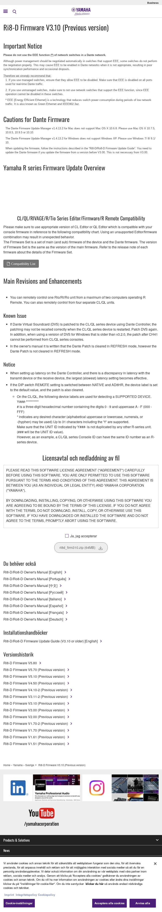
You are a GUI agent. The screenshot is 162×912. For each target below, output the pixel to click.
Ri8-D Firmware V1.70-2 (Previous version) (35, 723)
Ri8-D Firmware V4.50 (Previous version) (34, 683)
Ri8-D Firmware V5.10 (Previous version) (34, 676)
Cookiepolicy (46, 895)
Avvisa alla (142, 903)
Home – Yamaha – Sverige (18, 765)
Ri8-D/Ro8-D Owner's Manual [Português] (34, 578)
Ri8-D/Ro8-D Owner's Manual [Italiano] (32, 599)
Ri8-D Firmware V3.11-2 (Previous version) (35, 696)
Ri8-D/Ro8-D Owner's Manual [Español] (33, 605)
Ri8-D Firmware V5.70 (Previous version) (34, 669)
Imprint (9, 895)
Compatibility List (23, 263)
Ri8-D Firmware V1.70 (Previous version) (34, 730)
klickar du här (95, 884)
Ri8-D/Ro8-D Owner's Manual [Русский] (33, 592)
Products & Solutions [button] (16, 840)
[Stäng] (155, 863)
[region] (81, 884)
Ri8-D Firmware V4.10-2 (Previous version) (35, 689)
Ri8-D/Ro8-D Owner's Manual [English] (32, 572)
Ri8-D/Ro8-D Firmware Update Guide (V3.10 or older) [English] (50, 641)
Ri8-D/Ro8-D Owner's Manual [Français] (33, 612)
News (6, 850)
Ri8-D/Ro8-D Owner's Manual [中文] (30, 585)
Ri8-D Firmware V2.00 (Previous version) (34, 716)
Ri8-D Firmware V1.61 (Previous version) (34, 737)
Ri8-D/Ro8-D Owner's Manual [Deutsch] (33, 619)
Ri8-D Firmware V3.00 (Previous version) (34, 710)
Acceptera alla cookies (109, 903)
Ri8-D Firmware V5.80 (20, 663)
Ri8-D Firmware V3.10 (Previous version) (34, 703)
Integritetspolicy (26, 895)
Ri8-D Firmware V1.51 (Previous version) (34, 743)
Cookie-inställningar (19, 903)
